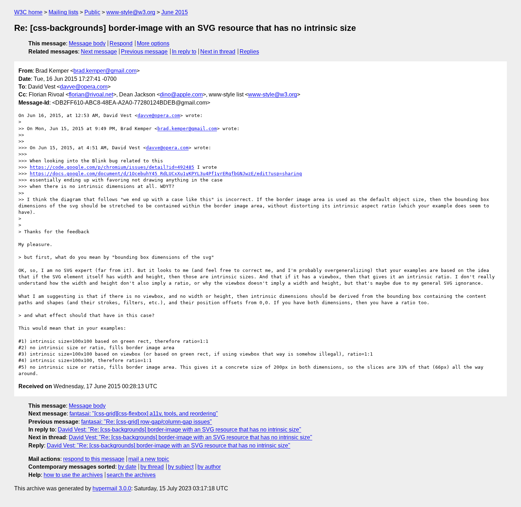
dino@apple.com (181, 94)
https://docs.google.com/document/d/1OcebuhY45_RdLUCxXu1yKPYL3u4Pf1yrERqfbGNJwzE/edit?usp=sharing (166, 173)
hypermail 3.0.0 (112, 488)
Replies (249, 52)
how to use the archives (73, 475)
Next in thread (217, 52)
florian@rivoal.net (91, 94)
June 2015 (174, 12)
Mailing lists (63, 12)
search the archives (131, 475)
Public (92, 12)
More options (153, 43)
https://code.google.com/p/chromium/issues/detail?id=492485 (112, 167)
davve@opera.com (83, 87)
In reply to (184, 52)
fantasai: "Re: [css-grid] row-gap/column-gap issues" (146, 422)
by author (209, 467)
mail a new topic (148, 459)
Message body (87, 43)
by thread (152, 467)
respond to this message (93, 459)
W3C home (28, 12)
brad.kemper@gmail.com (104, 71)
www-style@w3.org (130, 12)
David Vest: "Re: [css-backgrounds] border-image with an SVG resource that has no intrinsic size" (179, 430)
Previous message (144, 52)
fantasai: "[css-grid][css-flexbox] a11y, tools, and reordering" (143, 414)
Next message (99, 52)
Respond (121, 43)
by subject (181, 467)
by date (127, 467)
